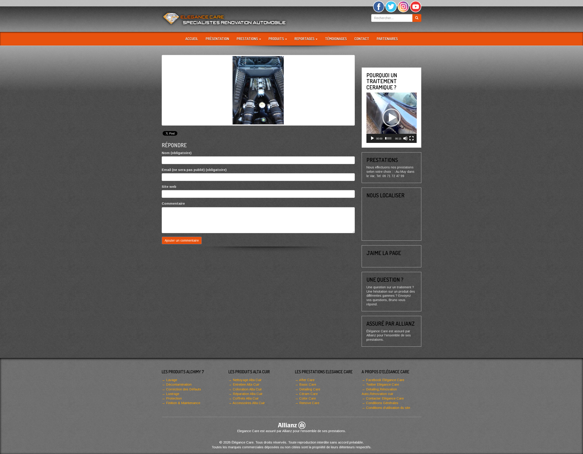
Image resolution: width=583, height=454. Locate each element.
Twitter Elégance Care (382, 384)
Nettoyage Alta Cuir (247, 380)
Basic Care (307, 384)
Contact (361, 38)
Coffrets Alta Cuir (246, 398)
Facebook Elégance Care (385, 380)
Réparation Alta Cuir (248, 394)
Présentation (217, 38)
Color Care (307, 398)
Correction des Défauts (183, 389)
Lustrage (172, 394)
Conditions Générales (382, 403)
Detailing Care (309, 389)
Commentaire (173, 203)
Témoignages (336, 38)
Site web (169, 186)
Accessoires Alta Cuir (249, 403)
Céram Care (308, 394)
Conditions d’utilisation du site (388, 408)
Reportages (304, 38)
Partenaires (387, 38)
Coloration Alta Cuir (247, 389)
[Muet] (405, 138)
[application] (391, 118)
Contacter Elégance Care (385, 398)
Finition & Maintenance (183, 403)
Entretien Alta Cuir (246, 384)
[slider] (388, 138)
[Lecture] (372, 138)
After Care (307, 380)
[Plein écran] (411, 138)
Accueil (191, 38)
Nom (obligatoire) (177, 153)
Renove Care (309, 403)
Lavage (171, 380)
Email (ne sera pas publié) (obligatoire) (194, 170)
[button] (391, 117)
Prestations (248, 38)
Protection (174, 398)
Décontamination (179, 384)
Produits (276, 38)
